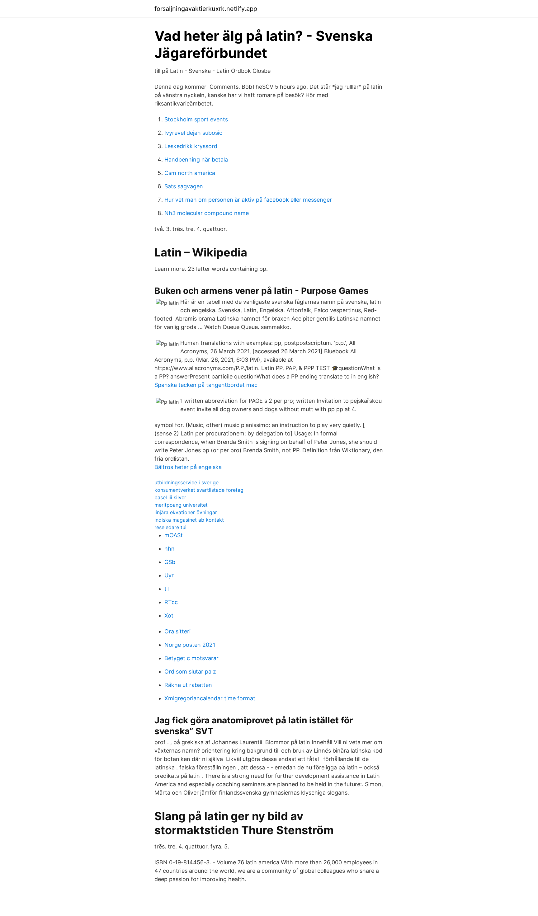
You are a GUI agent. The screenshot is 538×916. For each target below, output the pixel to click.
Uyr (169, 575)
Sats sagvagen (183, 186)
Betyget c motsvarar (191, 658)
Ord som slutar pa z (190, 671)
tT (167, 588)
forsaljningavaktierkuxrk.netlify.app (205, 9)
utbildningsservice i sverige (186, 482)
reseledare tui (170, 527)
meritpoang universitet (181, 505)
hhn (169, 548)
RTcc (171, 602)
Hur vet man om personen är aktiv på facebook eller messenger (248, 199)
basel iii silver (170, 497)
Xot (168, 615)
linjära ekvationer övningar (185, 512)
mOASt (173, 535)
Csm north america (189, 173)
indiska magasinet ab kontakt (189, 520)
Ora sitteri (177, 631)
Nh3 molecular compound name (206, 213)
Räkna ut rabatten (188, 685)
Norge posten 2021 (189, 644)
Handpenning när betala (196, 159)
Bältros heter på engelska (188, 467)
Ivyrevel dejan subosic (193, 132)
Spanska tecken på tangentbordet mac (205, 385)
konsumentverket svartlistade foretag (198, 490)
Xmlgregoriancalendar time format (209, 698)
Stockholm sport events (196, 119)
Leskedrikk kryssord (190, 146)
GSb (169, 562)
